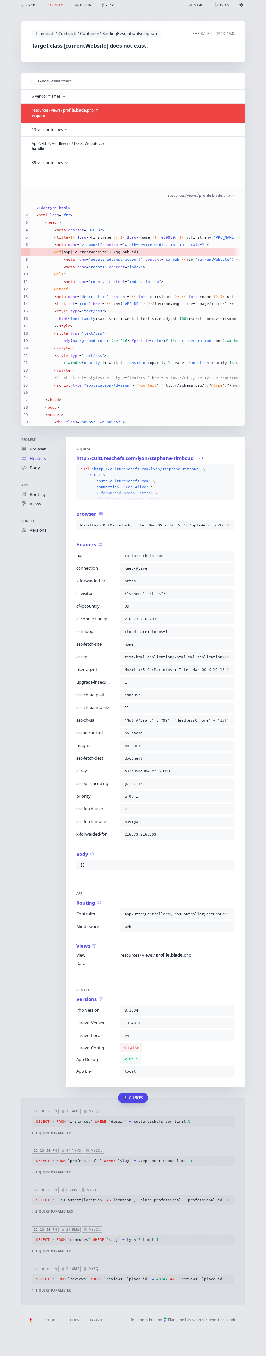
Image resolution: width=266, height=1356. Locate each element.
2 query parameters (54, 1212)
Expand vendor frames (55, 81)
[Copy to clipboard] (228, 469)
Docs (74, 1320)
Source (52, 1320)
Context (29, 521)
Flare (172, 1319)
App (24, 485)
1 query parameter (53, 1133)
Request (28, 440)
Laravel (96, 1320)
